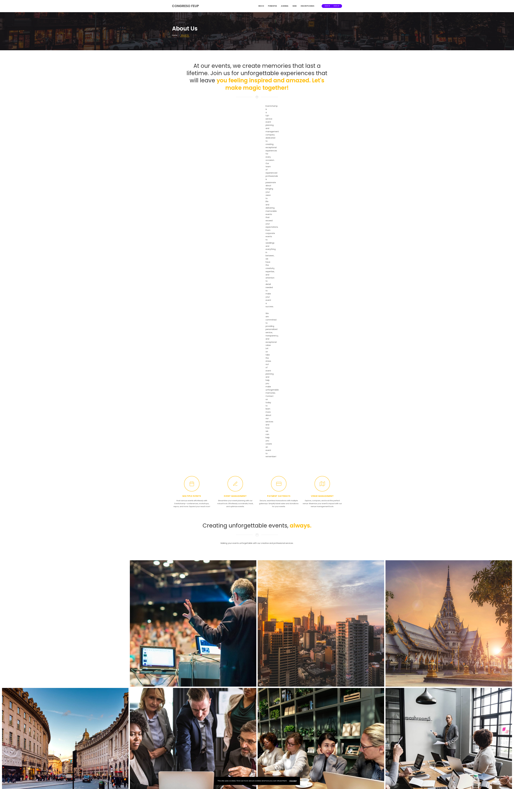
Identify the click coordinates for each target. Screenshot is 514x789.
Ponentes (272, 6)
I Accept (293, 781)
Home (174, 35)
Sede (294, 6)
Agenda (284, 6)
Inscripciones (307, 6)
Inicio (261, 6)
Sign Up (336, 6)
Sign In (327, 6)
